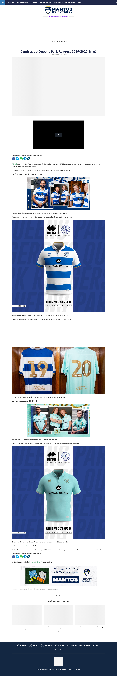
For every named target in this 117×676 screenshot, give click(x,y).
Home (2, 2)
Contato (80, 2)
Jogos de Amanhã (70, 2)
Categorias (34, 2)
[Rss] (64, 41)
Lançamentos (10, 2)
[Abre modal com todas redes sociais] (28, 158)
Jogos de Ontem (58, 2)
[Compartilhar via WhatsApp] (21, 158)
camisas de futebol (25, 546)
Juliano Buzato (55, 54)
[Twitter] (52, 41)
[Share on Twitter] (57, 595)
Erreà (31, 589)
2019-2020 (15, 589)
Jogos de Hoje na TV (46, 2)
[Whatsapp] (59, 41)
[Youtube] (57, 41)
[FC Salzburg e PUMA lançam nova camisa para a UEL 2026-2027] (27, 615)
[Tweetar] (17, 158)
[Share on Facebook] (56, 595)
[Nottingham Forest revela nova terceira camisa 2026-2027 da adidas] (59, 615)
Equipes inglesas (23, 589)
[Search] (116, 2)
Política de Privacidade (74, 669)
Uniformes (23, 46)
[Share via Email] (59, 595)
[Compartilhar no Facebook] (13, 158)
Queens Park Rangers (40, 589)
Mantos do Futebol (16, 46)
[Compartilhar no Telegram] (25, 158)
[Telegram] (61, 41)
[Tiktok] (66, 41)
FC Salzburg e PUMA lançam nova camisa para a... (27, 627)
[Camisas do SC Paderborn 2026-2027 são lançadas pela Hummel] (90, 615)
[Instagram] (54, 41)
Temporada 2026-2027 (22, 2)
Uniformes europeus (53, 589)
